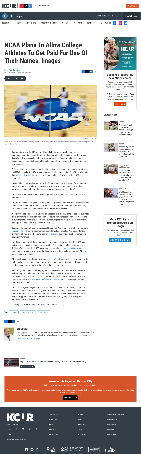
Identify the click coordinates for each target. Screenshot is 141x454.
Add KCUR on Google (120, 240)
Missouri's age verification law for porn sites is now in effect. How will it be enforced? (126, 175)
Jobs (80, 429)
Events (80, 415)
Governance (111, 425)
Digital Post (43, 312)
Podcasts (52, 429)
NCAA (14, 312)
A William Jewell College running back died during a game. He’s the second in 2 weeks (126, 130)
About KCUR (53, 415)
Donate (133, 6)
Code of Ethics (112, 420)
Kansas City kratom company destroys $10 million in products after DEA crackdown (126, 152)
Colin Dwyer (15, 70)
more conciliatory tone (73, 248)
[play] (5, 16)
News (19, 23)
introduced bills (19, 231)
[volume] (11, 16)
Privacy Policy (112, 434)
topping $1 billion (55, 259)
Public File (110, 429)
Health (121, 122)
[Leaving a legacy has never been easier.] (120, 53)
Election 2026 (8, 23)
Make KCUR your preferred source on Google (120, 223)
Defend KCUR (70, 397)
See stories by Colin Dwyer (29, 338)
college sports (27, 312)
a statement (19, 175)
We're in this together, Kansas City (70, 381)
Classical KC (105, 23)
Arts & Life (31, 23)
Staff (80, 420)
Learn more (120, 104)
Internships (82, 434)
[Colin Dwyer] (9, 334)
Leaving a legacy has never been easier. (120, 76)
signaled (55, 234)
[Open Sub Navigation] (23, 23)
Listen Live (53, 420)
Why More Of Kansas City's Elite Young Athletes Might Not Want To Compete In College (53, 362)
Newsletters (53, 434)
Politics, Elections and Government (125, 166)
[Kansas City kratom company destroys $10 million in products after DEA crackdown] (111, 147)
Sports (22, 358)
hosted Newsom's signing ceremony (46, 279)
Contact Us (82, 425)
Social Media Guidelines (115, 415)
